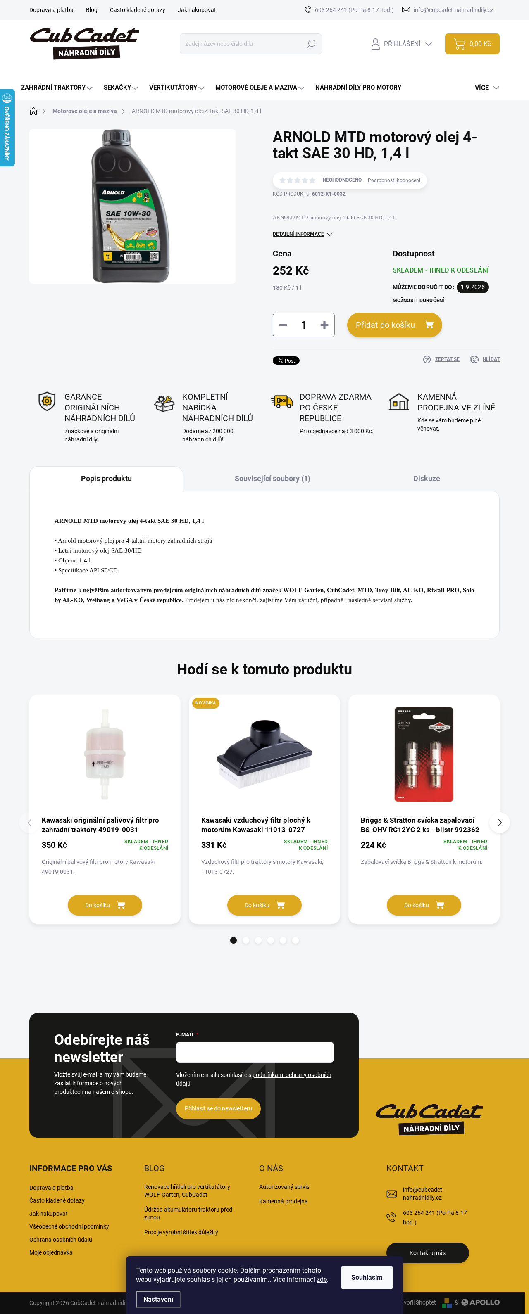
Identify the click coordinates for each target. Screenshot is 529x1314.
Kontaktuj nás (428, 1253)
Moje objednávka (51, 1252)
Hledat (311, 43)
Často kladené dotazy (137, 10)
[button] (233, 940)
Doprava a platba (51, 10)
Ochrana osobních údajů (60, 1239)
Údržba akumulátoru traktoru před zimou (188, 1213)
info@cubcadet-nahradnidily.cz (423, 1193)
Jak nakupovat (197, 10)
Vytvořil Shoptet (415, 1302)
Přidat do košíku (385, 325)
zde (322, 1279)
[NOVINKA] (264, 754)
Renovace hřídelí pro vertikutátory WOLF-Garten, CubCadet (187, 1191)
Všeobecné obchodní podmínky (69, 1226)
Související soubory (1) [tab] (272, 478)
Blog (92, 10)
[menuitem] (58, 88)
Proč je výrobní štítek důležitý (181, 1232)
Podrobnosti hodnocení (394, 180)
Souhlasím (367, 1277)
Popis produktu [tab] (106, 478)
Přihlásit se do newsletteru (218, 1108)
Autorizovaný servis (284, 1187)
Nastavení (158, 1299)
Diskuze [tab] (426, 478)
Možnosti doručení (419, 301)
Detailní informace (298, 234)
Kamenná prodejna (283, 1201)
